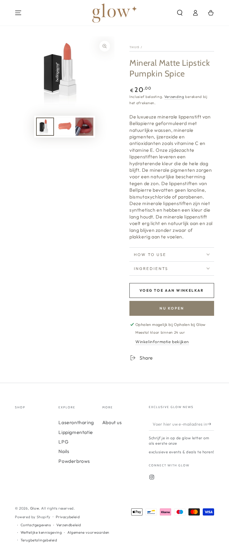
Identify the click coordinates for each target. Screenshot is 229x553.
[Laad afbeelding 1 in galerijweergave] (45, 127)
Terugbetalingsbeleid (39, 540)
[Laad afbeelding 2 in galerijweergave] (65, 127)
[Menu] (18, 12)
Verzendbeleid (68, 525)
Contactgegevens (36, 525)
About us (112, 422)
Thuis (134, 47)
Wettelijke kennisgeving (41, 532)
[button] (180, 12)
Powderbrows (74, 461)
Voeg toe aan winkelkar (172, 290)
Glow (34, 508)
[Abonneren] (210, 423)
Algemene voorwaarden (88, 532)
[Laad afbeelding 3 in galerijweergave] (84, 127)
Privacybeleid (68, 517)
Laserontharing (76, 422)
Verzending (174, 96)
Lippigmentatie (75, 432)
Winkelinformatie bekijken (162, 341)
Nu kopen (172, 308)
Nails (63, 451)
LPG (63, 442)
